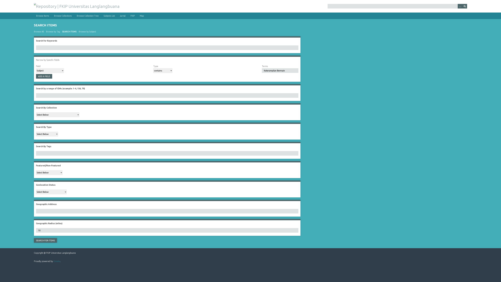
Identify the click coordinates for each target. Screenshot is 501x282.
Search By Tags (43, 146)
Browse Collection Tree (88, 16)
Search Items (69, 31)
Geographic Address (46, 204)
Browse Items (42, 16)
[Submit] (464, 6)
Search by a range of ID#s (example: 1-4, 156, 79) (60, 88)
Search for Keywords (46, 41)
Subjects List (109, 16)
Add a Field (44, 76)
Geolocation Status (45, 185)
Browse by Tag (53, 31)
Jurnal (123, 16)
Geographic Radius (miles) (49, 223)
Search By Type (44, 127)
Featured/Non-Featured (48, 165)
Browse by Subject (87, 31)
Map (142, 16)
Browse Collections (63, 16)
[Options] (460, 6)
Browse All (39, 31)
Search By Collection (46, 108)
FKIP (132, 16)
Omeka (56, 261)
